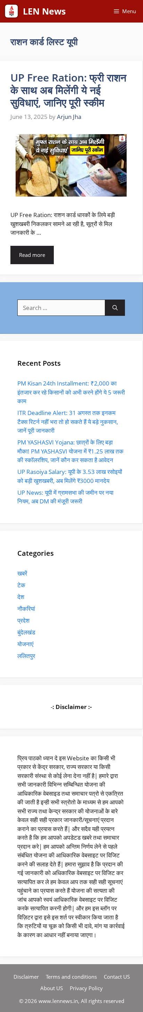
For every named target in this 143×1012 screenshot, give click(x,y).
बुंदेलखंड (26, 632)
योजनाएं (25, 644)
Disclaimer (26, 976)
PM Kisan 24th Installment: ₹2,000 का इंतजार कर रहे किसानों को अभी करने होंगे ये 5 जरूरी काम (71, 392)
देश (20, 597)
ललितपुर (26, 656)
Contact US (117, 976)
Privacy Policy (86, 988)
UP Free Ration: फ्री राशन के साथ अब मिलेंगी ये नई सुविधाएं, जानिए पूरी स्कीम (68, 90)
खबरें (22, 573)
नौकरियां (26, 609)
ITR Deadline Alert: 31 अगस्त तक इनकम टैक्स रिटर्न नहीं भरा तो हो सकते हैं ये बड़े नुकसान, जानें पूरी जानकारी (67, 421)
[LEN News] (11, 11)
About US (51, 988)
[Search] (115, 308)
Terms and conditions (71, 976)
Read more (32, 254)
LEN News (44, 11)
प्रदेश (23, 620)
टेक (21, 585)
